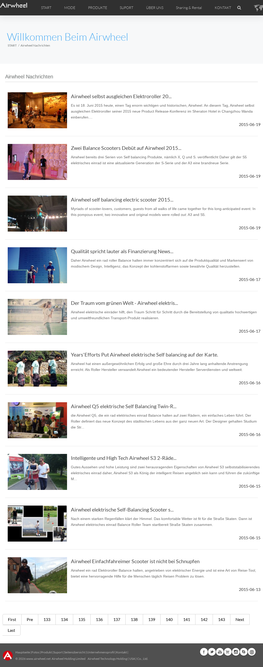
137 (116, 619)
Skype (244, 652)
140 (169, 619)
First (12, 619)
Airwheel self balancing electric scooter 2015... (122, 199)
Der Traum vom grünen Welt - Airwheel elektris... (124, 303)
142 (204, 619)
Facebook (204, 652)
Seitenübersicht (74, 652)
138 (134, 619)
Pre (30, 619)
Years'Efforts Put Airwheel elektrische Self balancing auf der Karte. (144, 354)
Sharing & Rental (189, 8)
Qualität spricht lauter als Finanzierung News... (122, 251)
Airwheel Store (228, 652)
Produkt (46, 652)
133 (46, 619)
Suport (58, 652)
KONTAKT (223, 8)
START (46, 8)
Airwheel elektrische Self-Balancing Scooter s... (122, 509)
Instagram (236, 652)
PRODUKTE (97, 8)
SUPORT (126, 8)
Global (252, 652)
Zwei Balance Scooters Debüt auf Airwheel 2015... (126, 148)
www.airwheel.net (38, 659)
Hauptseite (22, 652)
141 (186, 619)
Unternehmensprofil (101, 652)
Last (11, 630)
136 (99, 619)
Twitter (212, 652)
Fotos (35, 652)
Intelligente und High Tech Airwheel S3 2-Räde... (123, 458)
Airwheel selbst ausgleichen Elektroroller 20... (121, 96)
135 (81, 619)
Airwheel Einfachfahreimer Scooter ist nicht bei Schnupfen (135, 561)
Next (240, 619)
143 (221, 619)
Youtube (220, 652)
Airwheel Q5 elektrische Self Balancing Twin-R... (123, 406)
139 (151, 619)
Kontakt (121, 652)
